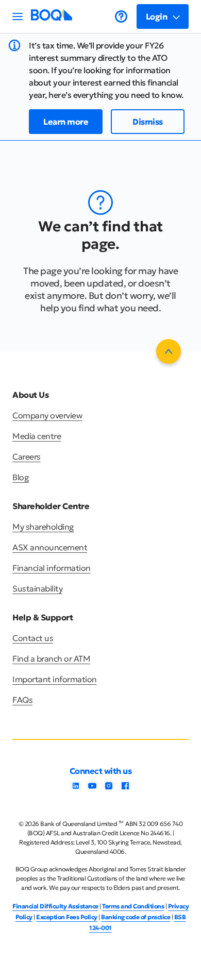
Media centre (36, 436)
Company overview (47, 415)
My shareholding (43, 526)
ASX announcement (49, 547)
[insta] (109, 789)
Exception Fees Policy (66, 917)
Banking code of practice (135, 917)
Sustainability (37, 588)
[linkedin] (76, 789)
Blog (20, 477)
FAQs (22, 700)
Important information (54, 679)
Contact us (32, 638)
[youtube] (92, 789)
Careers (26, 456)
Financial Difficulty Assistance (55, 906)
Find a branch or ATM (51, 658)
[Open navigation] (17, 16)
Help (121, 16)
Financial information (51, 568)
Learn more (65, 121)
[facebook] (125, 789)
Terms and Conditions (133, 906)
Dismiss (147, 121)
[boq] (51, 18)
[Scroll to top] (168, 351)
